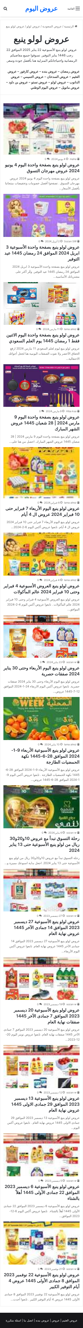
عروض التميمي (33, 77)
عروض (55, 1320)
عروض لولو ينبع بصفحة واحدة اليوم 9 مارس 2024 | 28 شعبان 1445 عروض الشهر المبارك (45, 422)
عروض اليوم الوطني (44, 87)
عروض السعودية (52, 26)
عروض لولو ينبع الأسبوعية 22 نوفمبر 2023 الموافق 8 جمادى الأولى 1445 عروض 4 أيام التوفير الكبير (42, 1280)
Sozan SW (70, 241)
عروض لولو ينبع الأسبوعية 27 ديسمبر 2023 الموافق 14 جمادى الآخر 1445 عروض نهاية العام (47, 927)
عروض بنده (49, 71)
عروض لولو (33, 26)
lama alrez (70, 329)
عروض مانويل (70, 87)
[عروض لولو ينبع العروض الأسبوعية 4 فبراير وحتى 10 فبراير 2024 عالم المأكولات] (41, 554)
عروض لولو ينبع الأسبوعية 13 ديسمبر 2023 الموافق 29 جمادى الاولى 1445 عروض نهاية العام (45, 1104)
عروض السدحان (58, 77)
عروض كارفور (29, 71)
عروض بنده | (42, 1320)
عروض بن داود (18, 82)
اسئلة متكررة (14, 1320)
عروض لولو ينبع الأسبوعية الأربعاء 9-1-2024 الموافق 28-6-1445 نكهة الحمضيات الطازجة (45, 756)
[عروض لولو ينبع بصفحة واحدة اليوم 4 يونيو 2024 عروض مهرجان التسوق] (41, 129)
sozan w (71, 662)
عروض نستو (39, 82)
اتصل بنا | (28, 1320)
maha (73, 159)
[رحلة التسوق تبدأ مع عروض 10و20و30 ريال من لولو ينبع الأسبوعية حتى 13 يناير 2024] (41, 806)
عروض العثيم (69, 1320)
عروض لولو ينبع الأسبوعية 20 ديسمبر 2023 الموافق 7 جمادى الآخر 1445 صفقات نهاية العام (47, 1016)
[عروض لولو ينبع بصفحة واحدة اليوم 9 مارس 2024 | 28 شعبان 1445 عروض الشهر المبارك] (41, 385)
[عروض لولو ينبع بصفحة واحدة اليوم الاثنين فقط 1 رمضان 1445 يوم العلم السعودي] (41, 303)
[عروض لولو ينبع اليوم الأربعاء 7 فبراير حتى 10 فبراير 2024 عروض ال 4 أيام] (41, 472)
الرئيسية (69, 26)
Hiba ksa (71, 411)
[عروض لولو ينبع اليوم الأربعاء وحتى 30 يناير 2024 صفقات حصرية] (41, 636)
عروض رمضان (70, 71)
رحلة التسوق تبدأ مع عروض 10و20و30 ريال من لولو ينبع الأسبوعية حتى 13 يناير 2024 (44, 844)
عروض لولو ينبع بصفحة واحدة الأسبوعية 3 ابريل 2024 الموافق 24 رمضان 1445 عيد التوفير (42, 253)
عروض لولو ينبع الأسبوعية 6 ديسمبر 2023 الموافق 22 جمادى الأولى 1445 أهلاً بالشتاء (42, 1192)
